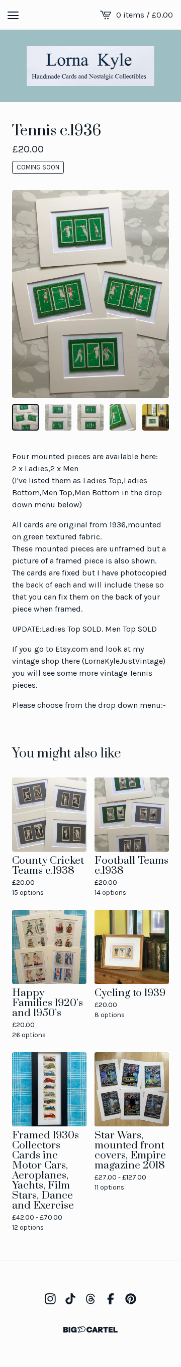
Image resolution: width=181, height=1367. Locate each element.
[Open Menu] (13, 15)
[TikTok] (70, 1298)
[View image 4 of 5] (123, 417)
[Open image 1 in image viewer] (90, 294)
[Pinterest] (130, 1298)
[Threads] (90, 1298)
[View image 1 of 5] (25, 417)
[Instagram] (50, 1298)
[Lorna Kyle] (91, 66)
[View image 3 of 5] (90, 417)
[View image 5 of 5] (155, 417)
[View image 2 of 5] (58, 417)
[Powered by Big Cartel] (90, 1329)
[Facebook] (110, 1298)
